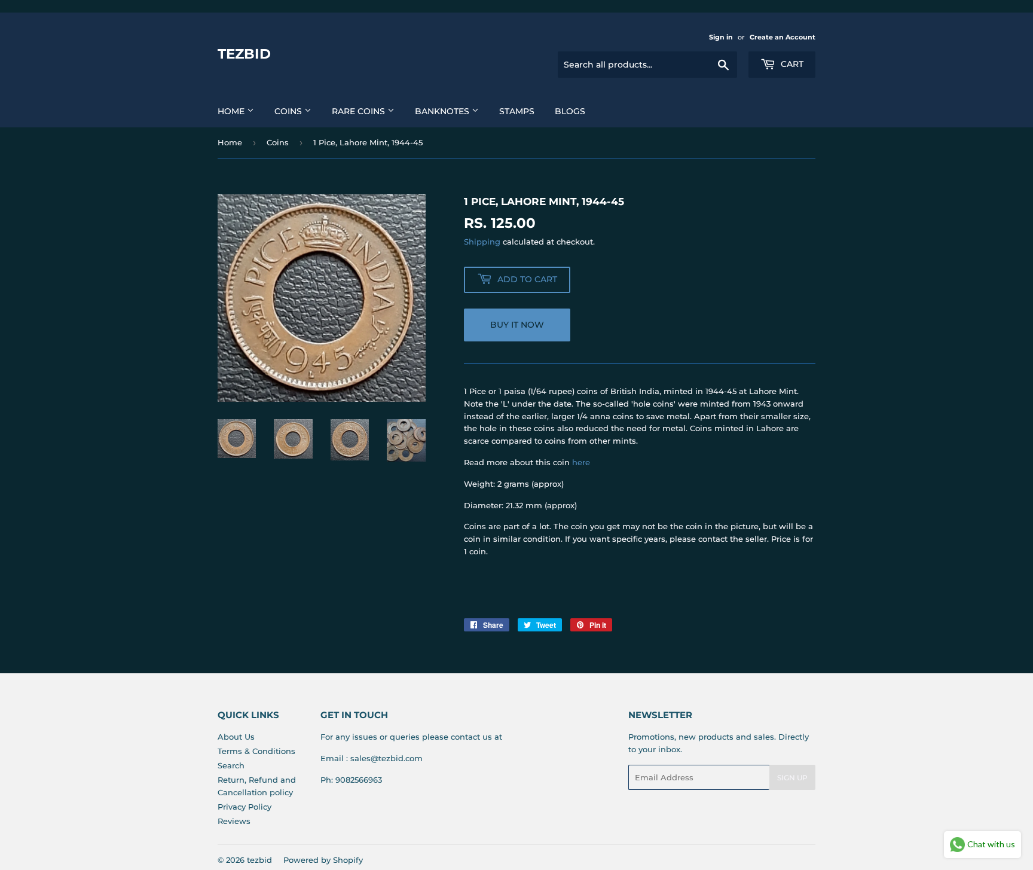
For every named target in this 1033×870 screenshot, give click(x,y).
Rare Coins (359, 111)
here (581, 462)
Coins (289, 111)
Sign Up (792, 777)
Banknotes (443, 111)
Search (231, 765)
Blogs (570, 111)
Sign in (721, 37)
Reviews (234, 821)
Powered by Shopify (323, 860)
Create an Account (782, 37)
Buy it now (517, 324)
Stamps (516, 111)
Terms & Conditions (256, 751)
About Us (236, 736)
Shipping (482, 241)
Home (232, 111)
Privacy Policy (244, 806)
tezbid (244, 53)
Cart (790, 64)
